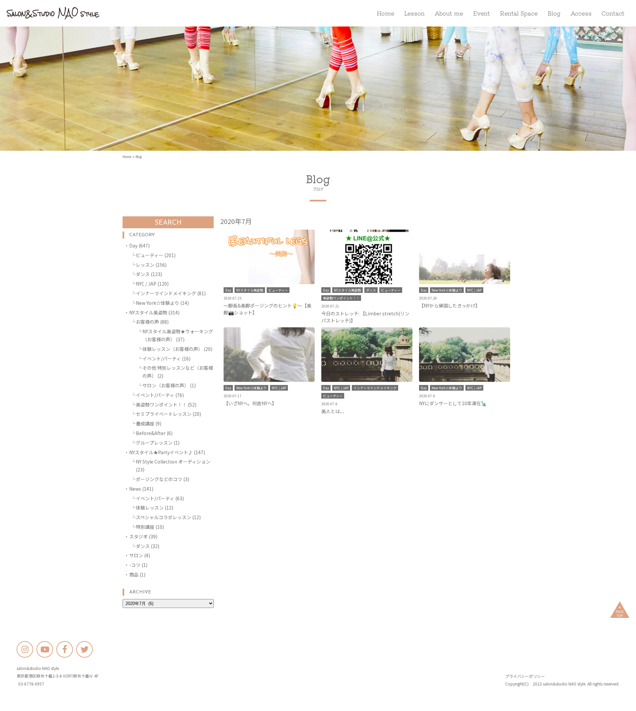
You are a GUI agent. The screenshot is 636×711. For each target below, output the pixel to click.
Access (581, 13)
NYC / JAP (146, 283)
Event (481, 13)
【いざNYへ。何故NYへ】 (250, 403)
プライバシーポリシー (525, 676)
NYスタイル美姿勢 (148, 312)
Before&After (151, 433)
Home (385, 13)
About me (449, 13)
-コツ (134, 565)
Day (133, 245)
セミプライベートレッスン (163, 413)
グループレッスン (154, 442)
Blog (554, 13)
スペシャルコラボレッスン (163, 517)
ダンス (143, 274)
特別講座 (145, 526)
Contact (613, 13)
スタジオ (138, 536)
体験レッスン (150, 507)
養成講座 (145, 423)
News (135, 488)
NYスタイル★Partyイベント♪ (161, 452)
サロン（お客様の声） (165, 385)
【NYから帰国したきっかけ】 (449, 305)
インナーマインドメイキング (166, 293)
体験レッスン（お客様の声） (172, 349)
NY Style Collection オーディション (173, 461)
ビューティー (149, 255)
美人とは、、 (334, 411)
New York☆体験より (157, 303)
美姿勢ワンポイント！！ (161, 404)
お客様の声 (147, 321)
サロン (136, 555)
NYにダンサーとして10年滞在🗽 (453, 403)
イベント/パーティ (161, 358)
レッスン (145, 264)
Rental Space (519, 13)
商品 (133, 574)
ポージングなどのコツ (159, 479)
